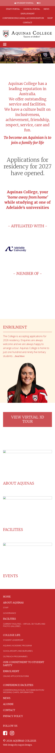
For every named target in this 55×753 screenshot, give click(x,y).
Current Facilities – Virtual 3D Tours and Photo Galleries (24, 625)
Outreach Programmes (15, 656)
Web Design (9, 745)
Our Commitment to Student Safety (23, 664)
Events (10, 576)
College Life (11, 635)
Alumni (8, 704)
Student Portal (25, 3)
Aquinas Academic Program (17, 645)
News (46, 9)
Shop (50, 18)
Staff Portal (13, 9)
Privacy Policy (13, 716)
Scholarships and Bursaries (18, 650)
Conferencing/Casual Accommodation (23, 18)
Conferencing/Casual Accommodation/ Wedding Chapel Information (23, 691)
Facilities (13, 529)
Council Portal (31, 9)
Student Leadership (13, 640)
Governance (9, 613)
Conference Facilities (18, 685)
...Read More (19, 356)
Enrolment (11, 671)
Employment (28, 13)
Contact (27, 22)
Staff (5, 607)
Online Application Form (16, 676)
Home (7, 596)
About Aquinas (18, 483)
